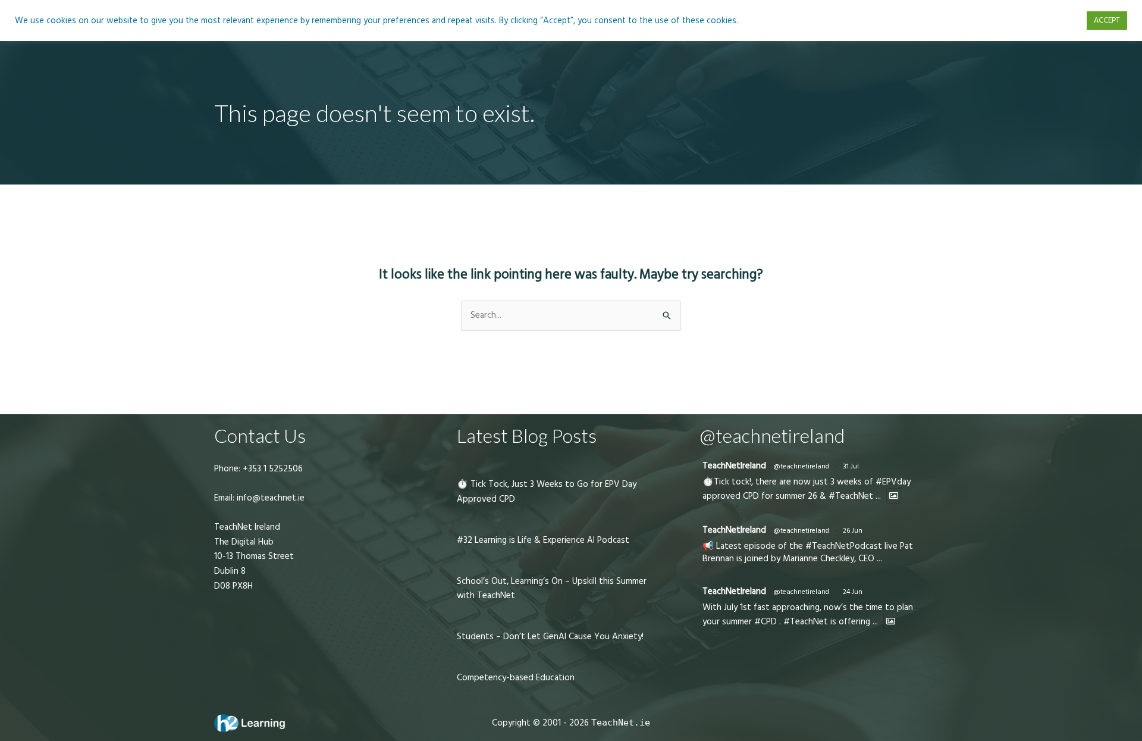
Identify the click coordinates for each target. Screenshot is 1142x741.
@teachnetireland (801, 466)
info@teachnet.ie (269, 498)
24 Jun (852, 592)
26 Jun (852, 531)
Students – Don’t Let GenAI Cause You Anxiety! (550, 636)
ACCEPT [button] (1107, 20)
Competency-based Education (516, 677)
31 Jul (851, 466)
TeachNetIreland (734, 465)
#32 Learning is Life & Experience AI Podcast (543, 540)
